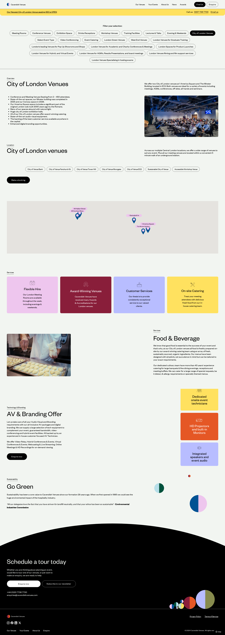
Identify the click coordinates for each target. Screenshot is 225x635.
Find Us (200, 4)
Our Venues (11, 630)
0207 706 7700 (201, 12)
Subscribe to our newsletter (59, 583)
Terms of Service (211, 616)
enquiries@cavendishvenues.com (22, 595)
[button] (143, 230)
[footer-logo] (98, 616)
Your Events (24, 630)
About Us (36, 630)
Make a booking (18, 180)
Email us (214, 12)
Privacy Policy (195, 616)
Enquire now (16, 456)
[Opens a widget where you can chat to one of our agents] (218, 632)
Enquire (212, 4)
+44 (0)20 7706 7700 (17, 592)
